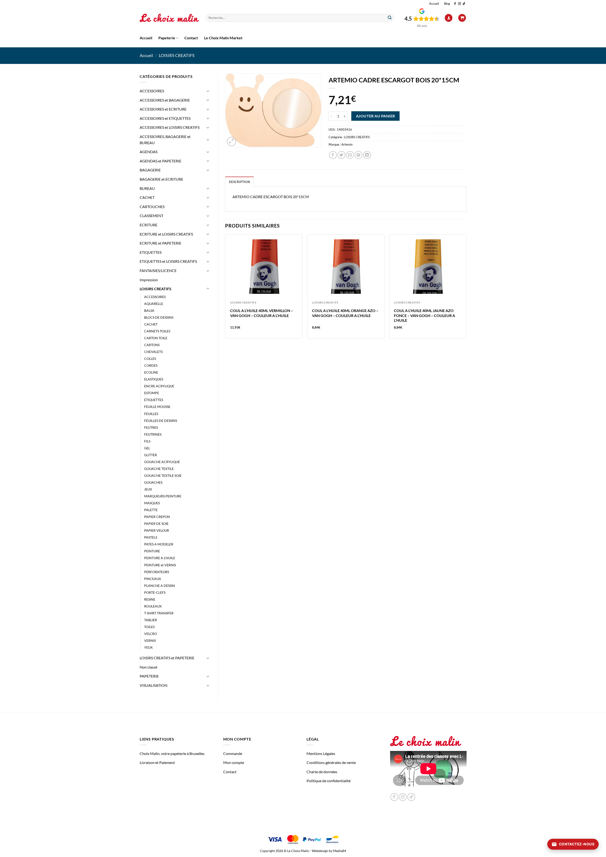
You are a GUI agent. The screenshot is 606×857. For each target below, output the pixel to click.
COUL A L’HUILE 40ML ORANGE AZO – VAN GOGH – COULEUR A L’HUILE (345, 313)
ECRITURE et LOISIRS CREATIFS (166, 234)
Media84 (339, 851)
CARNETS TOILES (157, 331)
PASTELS (150, 537)
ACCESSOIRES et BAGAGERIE (165, 100)
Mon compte (233, 762)
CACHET (147, 197)
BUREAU (147, 188)
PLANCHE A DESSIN (159, 586)
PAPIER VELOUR (156, 530)
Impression (149, 279)
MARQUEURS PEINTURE (162, 496)
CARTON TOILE (155, 338)
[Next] (466, 288)
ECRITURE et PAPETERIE (160, 243)
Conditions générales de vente (331, 762)
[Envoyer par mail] (350, 155)
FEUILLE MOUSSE (157, 407)
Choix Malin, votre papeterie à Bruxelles (172, 753)
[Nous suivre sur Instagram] (459, 3)
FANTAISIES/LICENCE (158, 270)
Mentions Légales (321, 753)
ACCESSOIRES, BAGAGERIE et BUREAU (165, 139)
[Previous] (225, 288)
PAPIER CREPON (157, 517)
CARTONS (152, 345)
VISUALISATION (153, 685)
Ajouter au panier (375, 116)
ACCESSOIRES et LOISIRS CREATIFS (170, 127)
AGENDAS (148, 151)
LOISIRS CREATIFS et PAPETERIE (167, 658)
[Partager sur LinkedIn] (367, 155)
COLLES (150, 359)
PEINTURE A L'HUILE (159, 558)
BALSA (149, 310)
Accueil (434, 3)
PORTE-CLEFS (154, 592)
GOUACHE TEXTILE (159, 469)
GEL (147, 448)
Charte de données (322, 771)
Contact (191, 38)
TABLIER (150, 620)
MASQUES (152, 503)
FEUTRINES (152, 434)
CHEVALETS (153, 352)
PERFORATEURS (156, 572)
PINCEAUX (152, 579)
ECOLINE (151, 372)
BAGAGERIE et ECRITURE (161, 179)
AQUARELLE (153, 304)
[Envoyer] (390, 18)
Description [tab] (239, 182)
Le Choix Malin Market (223, 38)
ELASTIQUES (153, 379)
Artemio (346, 144)
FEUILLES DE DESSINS (160, 421)
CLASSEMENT (151, 215)
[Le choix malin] (169, 18)
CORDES (150, 365)
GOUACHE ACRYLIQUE (162, 462)
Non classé (148, 667)
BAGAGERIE (150, 170)
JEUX (148, 489)
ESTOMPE (151, 393)
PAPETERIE (149, 676)
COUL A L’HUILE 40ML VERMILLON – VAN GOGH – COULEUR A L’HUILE (261, 313)
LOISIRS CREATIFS (177, 55)
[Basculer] (208, 91)
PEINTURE (152, 551)
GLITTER (150, 455)
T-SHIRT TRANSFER (159, 613)
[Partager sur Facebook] (333, 155)
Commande (232, 753)
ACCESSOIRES (152, 91)
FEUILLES (151, 414)
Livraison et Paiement (157, 762)
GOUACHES (153, 482)
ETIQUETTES (150, 252)
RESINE (149, 599)
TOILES (149, 627)
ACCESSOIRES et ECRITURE (163, 109)
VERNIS (150, 640)
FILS (147, 441)
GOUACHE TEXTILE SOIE (163, 475)
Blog (447, 3)
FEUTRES (151, 427)
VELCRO (150, 634)
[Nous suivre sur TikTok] (464, 3)
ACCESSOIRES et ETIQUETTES (165, 118)
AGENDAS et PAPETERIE (160, 161)
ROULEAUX (153, 606)
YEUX (148, 647)
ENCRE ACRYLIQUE (159, 386)
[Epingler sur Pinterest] (358, 155)
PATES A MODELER (158, 544)
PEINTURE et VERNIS (160, 565)
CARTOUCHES (152, 206)
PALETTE (151, 510)
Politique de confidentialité (329, 780)
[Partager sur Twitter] (341, 155)
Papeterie (166, 38)
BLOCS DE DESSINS (158, 317)
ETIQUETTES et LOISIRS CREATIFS (168, 261)
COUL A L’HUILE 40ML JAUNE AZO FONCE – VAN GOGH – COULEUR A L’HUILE (424, 315)
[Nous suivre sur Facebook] (455, 3)
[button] (448, 18)
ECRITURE (148, 225)
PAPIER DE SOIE (156, 524)
